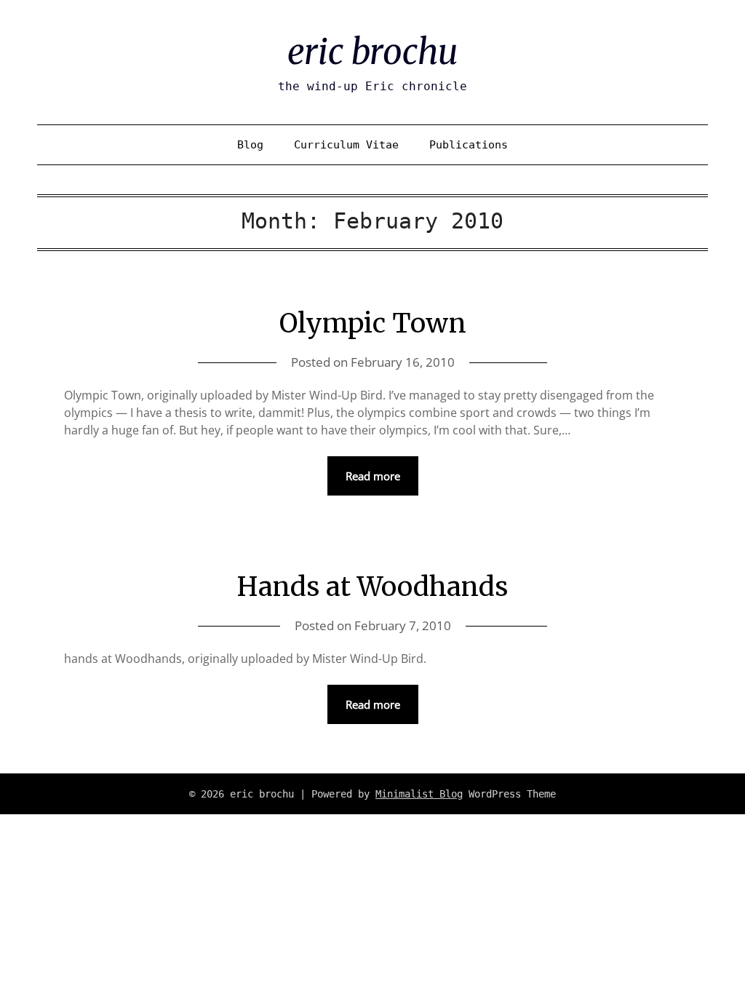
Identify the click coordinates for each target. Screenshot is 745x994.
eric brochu (372, 51)
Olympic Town (372, 323)
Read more (373, 476)
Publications (468, 144)
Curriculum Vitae (346, 144)
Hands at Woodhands (372, 586)
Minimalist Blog (419, 794)
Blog (250, 144)
